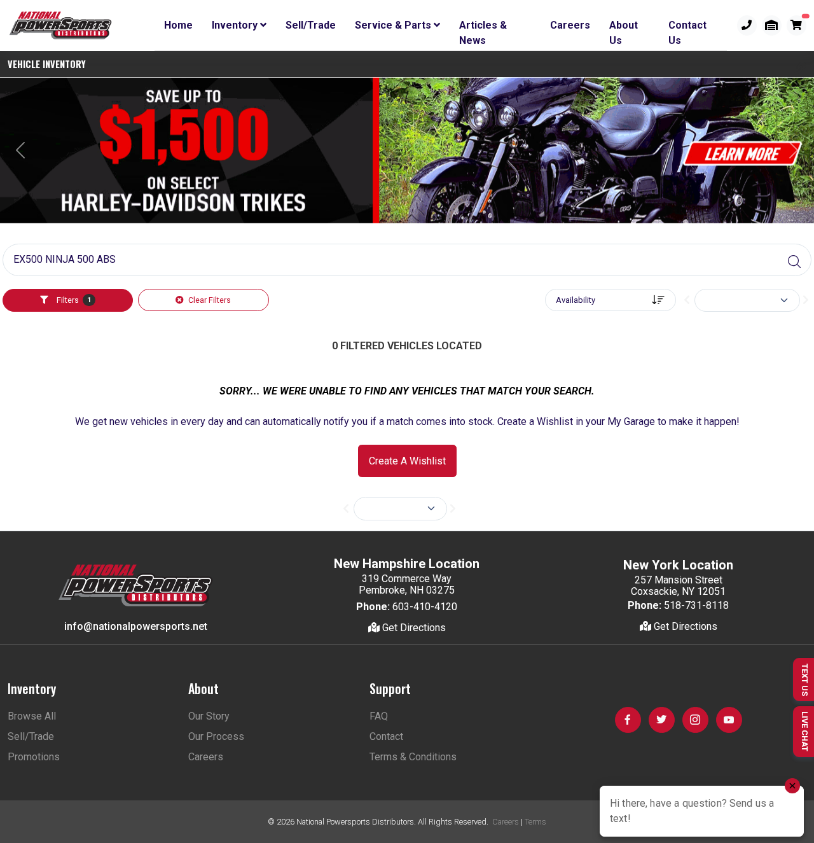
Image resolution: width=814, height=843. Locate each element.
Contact (386, 736)
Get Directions (413, 628)
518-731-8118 (696, 605)
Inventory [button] (236, 25)
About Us (623, 27)
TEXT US (805, 680)
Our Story (209, 716)
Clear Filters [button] (208, 300)
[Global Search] (794, 262)
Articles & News (483, 27)
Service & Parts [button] (394, 25)
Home (178, 25)
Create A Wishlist (407, 461)
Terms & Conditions (413, 757)
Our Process (216, 736)
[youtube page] (729, 720)
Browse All (32, 716)
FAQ (378, 716)
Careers (570, 25)
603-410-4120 (424, 607)
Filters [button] (73, 300)
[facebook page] (628, 720)
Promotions (34, 757)
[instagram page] (695, 720)
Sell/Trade (311, 25)
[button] (800, 68)
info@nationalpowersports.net (135, 626)
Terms (535, 821)
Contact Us (687, 27)
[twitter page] (662, 720)
